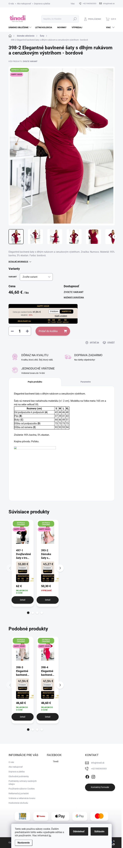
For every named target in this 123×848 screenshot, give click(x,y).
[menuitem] (20, 27)
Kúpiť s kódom (61, 316)
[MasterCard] (99, 816)
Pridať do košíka (48, 331)
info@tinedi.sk (97, 763)
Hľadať (75, 19)
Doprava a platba (42, 3)
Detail (22, 600)
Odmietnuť (78, 831)
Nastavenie (24, 842)
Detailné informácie (18, 262)
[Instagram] (93, 776)
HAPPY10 (66, 311)
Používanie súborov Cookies (22, 788)
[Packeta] (40, 816)
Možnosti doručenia (74, 297)
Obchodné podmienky (19, 776)
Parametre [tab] (86, 382)
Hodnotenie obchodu (18, 803)
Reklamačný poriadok (19, 793)
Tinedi (55, 761)
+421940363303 (99, 768)
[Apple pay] (60, 816)
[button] (28, 613)
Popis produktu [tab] (35, 382)
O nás (11, 3)
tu (50, 835)
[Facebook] (87, 776)
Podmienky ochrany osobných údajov (23, 782)
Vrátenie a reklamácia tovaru (22, 798)
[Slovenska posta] (22, 816)
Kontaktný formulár (100, 787)
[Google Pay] (79, 816)
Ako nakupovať (24, 3)
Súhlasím (99, 831)
